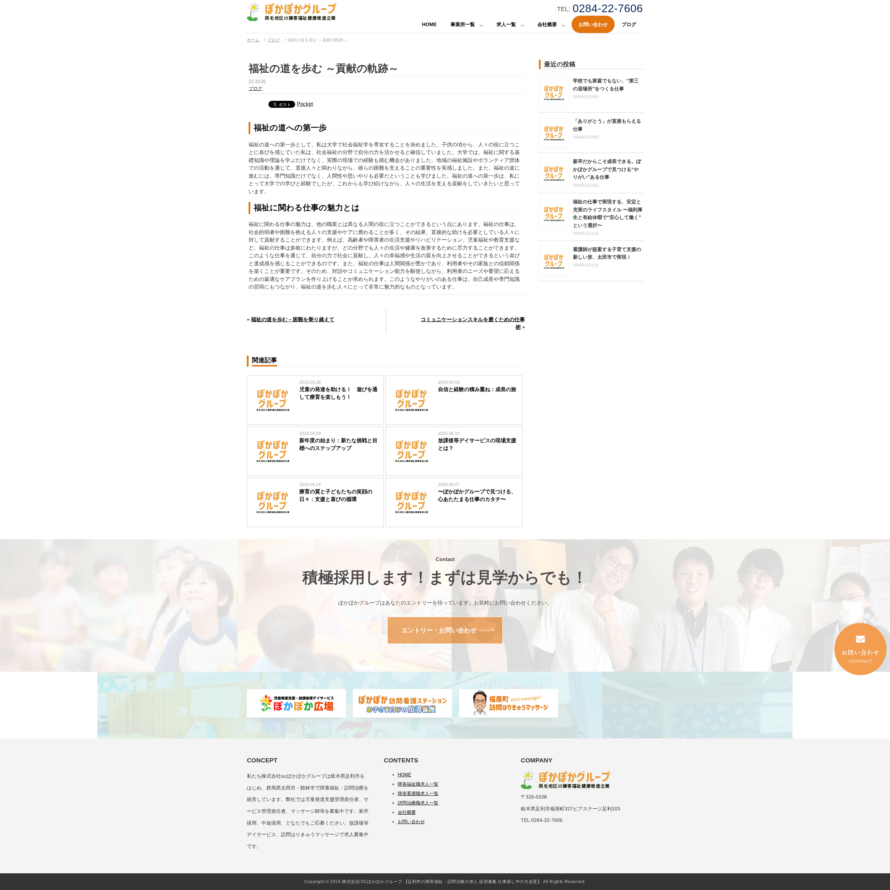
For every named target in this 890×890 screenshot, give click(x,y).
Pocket (305, 104)
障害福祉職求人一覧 (418, 784)
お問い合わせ (593, 24)
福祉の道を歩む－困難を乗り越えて (292, 319)
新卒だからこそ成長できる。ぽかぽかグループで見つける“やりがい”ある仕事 (607, 169)
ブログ (629, 24)
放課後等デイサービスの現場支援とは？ (477, 444)
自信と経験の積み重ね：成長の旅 (477, 389)
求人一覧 (506, 24)
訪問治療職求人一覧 (418, 803)
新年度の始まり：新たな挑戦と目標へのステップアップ (338, 444)
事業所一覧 (463, 24)
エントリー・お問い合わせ (439, 630)
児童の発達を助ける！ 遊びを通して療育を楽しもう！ (338, 393)
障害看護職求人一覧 (418, 793)
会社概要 (547, 24)
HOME (429, 24)
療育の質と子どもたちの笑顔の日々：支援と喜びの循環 (335, 495)
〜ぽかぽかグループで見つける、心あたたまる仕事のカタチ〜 (477, 495)
